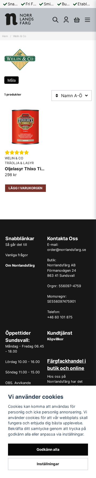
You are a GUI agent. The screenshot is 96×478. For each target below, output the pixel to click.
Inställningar (48, 464)
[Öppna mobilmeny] (87, 19)
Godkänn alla (48, 449)
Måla (11, 80)
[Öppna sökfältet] (55, 19)
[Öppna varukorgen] (76, 19)
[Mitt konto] (66, 19)
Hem (5, 36)
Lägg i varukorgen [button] (25, 188)
